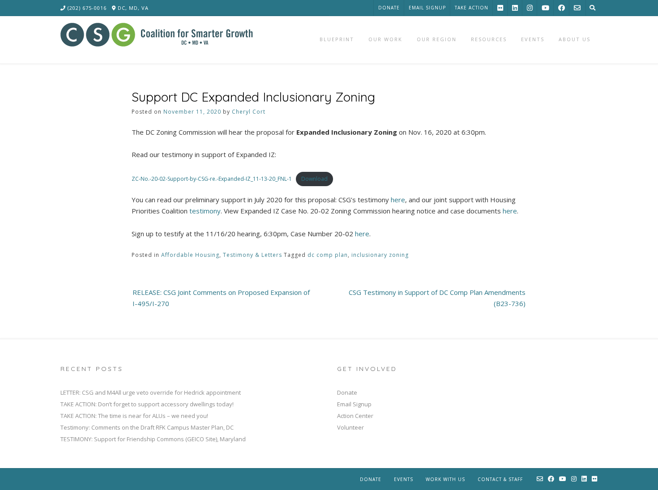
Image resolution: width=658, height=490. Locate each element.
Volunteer (350, 427)
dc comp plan (328, 255)
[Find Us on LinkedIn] (515, 8)
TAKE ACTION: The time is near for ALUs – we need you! (134, 416)
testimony (205, 210)
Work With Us (445, 479)
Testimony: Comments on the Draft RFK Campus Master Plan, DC (147, 427)
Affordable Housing (190, 255)
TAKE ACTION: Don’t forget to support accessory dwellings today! (147, 404)
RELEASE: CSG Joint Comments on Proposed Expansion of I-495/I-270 (221, 298)
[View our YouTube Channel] (545, 8)
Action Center (355, 416)
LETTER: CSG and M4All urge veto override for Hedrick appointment (150, 392)
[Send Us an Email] (577, 8)
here (398, 199)
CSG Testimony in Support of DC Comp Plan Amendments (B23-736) (437, 298)
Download (314, 179)
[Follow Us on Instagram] (529, 8)
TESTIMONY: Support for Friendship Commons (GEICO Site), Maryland (153, 439)
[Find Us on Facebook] (561, 8)
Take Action (471, 7)
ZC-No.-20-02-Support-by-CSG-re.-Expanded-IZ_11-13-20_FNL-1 (212, 179)
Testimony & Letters (252, 255)
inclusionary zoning (380, 255)
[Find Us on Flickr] (500, 8)
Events (403, 479)
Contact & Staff (500, 479)
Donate (389, 7)
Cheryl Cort (248, 111)
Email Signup (427, 7)
